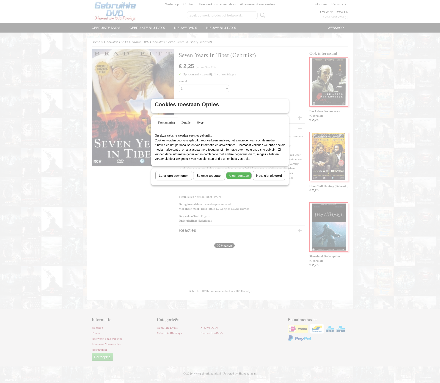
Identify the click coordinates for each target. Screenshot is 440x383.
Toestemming (166, 122)
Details (186, 122)
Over (200, 122)
